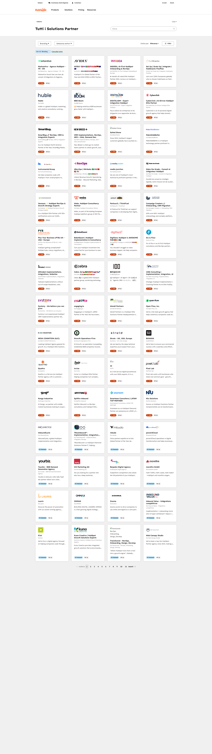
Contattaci (77, 3)
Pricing (81, 10)
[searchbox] (143, 29)
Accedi (164, 3)
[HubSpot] (40, 10)
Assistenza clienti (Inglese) (59, 3)
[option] (43, 43)
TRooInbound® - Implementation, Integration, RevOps (86, 434)
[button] (174, 21)
